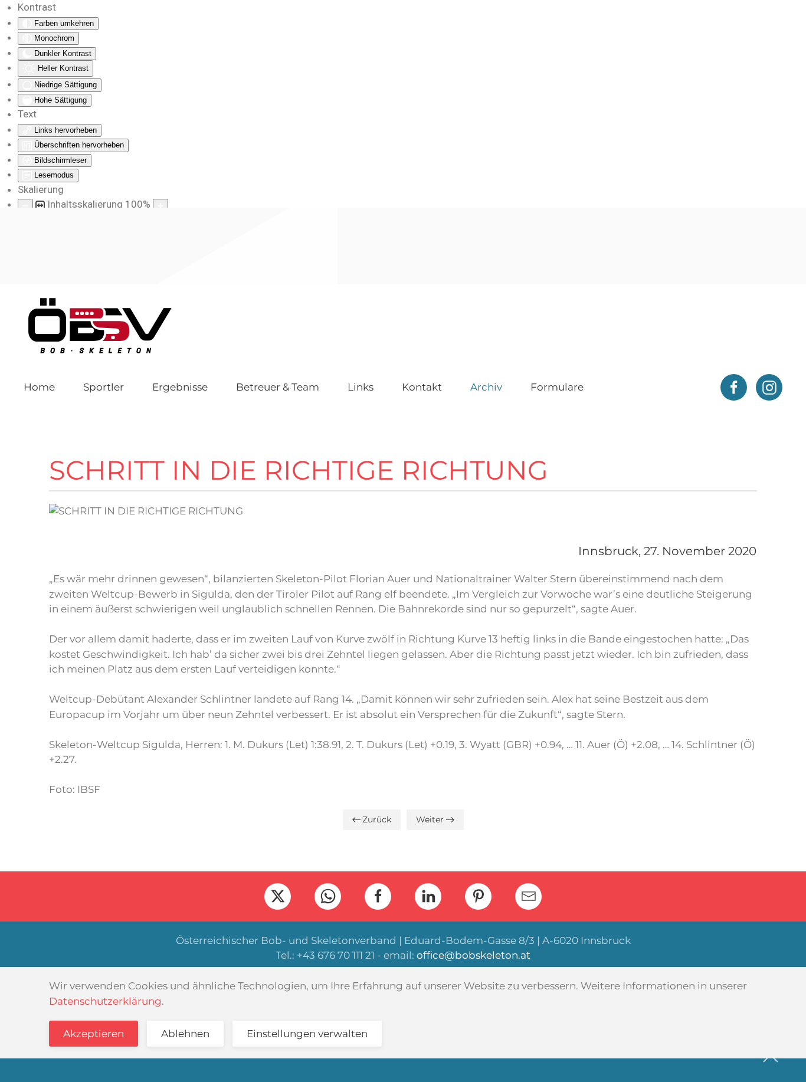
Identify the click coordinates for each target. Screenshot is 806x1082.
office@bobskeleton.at (473, 955)
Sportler (103, 387)
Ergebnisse (180, 387)
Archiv (486, 387)
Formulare (557, 387)
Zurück (376, 819)
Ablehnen (185, 1034)
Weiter (430, 819)
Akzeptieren (93, 1034)
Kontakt (422, 387)
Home (39, 387)
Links (360, 387)
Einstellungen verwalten (307, 1034)
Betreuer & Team (277, 387)
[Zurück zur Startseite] (99, 325)
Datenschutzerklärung (105, 1001)
